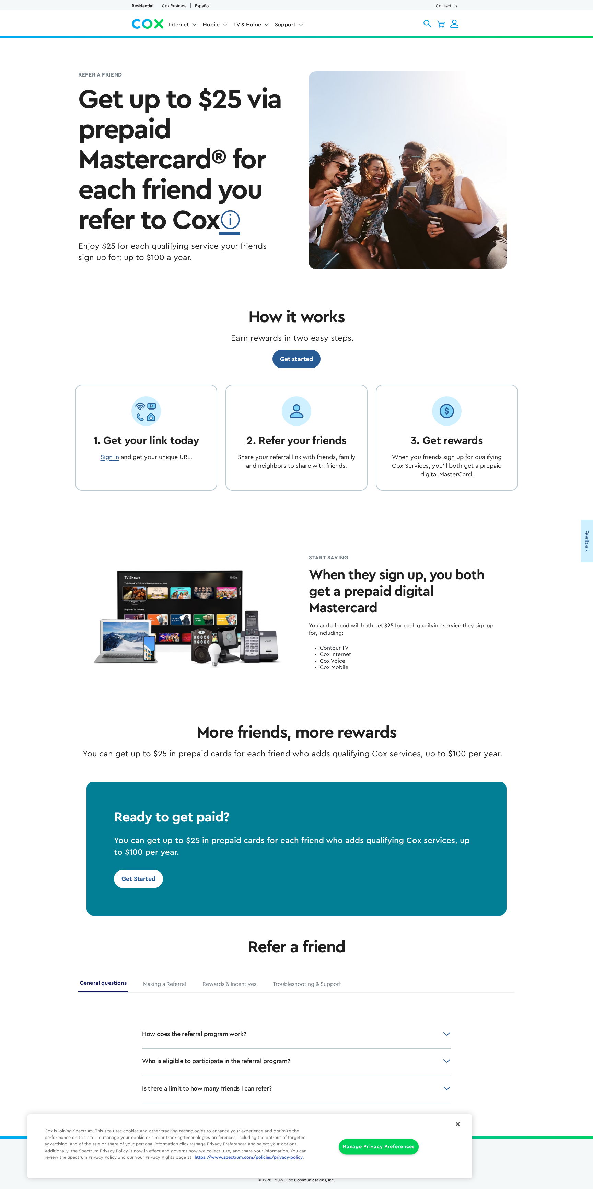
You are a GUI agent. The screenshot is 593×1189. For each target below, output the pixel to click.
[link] (296, 359)
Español (202, 6)
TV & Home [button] (247, 24)
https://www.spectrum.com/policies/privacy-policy (249, 1157)
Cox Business (174, 6)
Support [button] (285, 24)
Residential (142, 6)
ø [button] (229, 220)
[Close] (457, 1124)
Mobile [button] (211, 24)
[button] (427, 24)
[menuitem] (183, 26)
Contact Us (446, 6)
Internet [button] (179, 24)
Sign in (110, 457)
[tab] (103, 985)
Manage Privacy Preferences (378, 1147)
